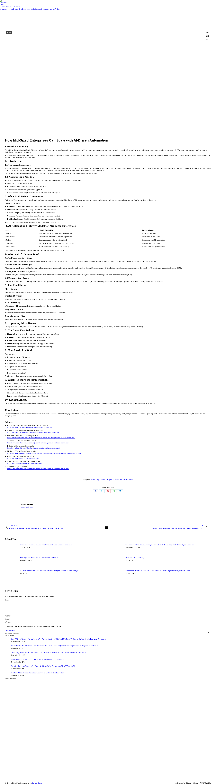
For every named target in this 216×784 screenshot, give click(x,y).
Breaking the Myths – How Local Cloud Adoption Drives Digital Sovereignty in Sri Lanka (157, 571)
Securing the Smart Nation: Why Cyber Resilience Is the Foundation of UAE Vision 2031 (43, 666)
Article (9, 32)
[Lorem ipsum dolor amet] (108, 706)
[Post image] (11, 548)
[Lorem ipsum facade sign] (108, 722)
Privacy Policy (37, 783)
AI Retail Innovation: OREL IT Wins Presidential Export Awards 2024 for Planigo (49, 571)
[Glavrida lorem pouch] (108, 689)
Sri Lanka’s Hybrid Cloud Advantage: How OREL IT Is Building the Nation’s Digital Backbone (160, 545)
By (101, 479)
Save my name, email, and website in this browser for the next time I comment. (35, 626)
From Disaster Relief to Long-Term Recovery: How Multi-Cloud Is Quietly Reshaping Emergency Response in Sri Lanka (54, 646)
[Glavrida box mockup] (108, 756)
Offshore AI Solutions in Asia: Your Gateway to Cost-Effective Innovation (46, 545)
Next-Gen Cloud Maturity (134, 558)
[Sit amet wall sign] (108, 773)
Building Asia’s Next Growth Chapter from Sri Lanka (39, 558)
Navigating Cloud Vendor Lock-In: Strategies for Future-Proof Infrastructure (38, 659)
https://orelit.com (27, 507)
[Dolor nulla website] (108, 739)
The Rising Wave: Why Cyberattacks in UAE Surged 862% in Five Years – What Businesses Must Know (48, 653)
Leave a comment (126, 479)
